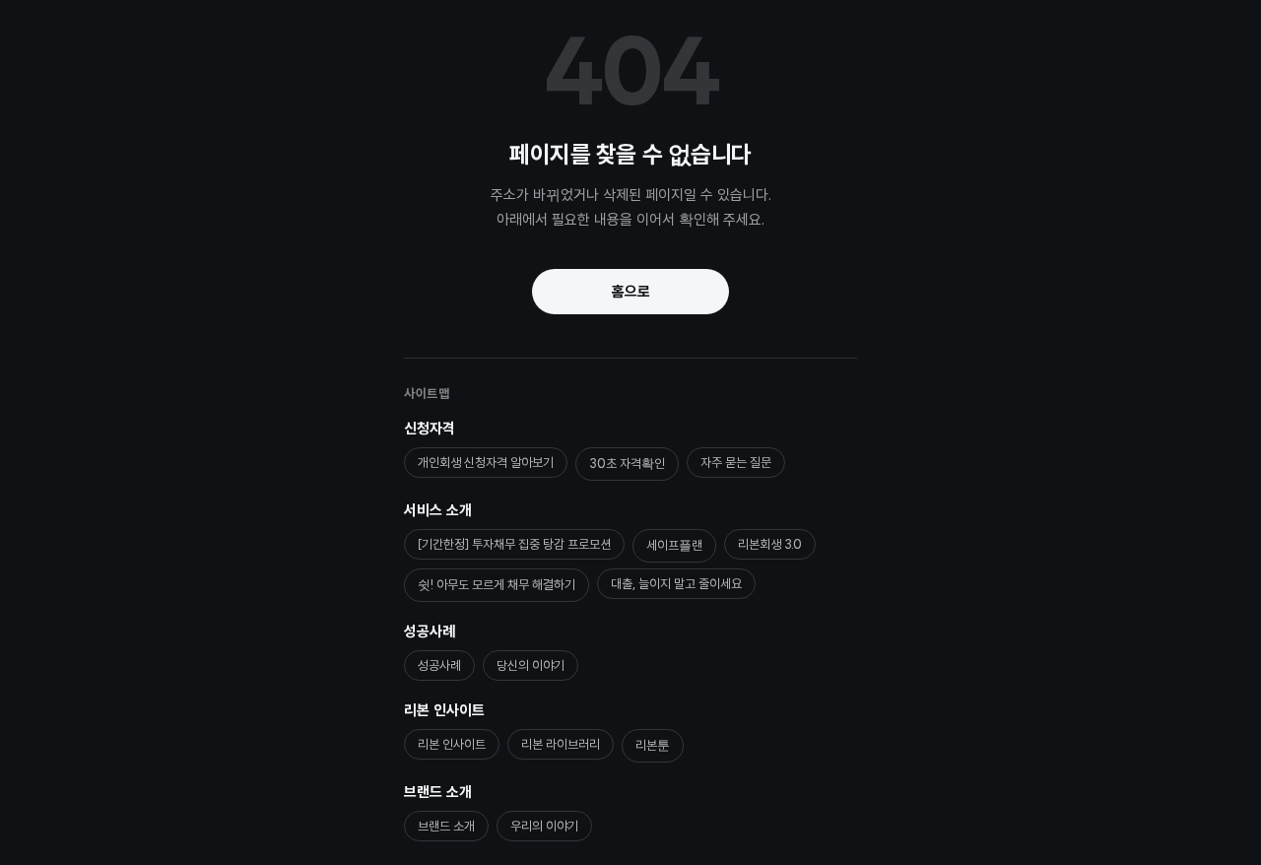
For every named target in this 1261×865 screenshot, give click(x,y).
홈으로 (631, 291)
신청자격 (429, 428)
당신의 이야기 (530, 665)
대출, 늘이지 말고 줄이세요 (676, 583)
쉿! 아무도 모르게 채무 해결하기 (496, 584)
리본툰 (652, 745)
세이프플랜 (674, 545)
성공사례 (429, 631)
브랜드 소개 (438, 792)
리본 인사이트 (444, 710)
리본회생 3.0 (770, 544)
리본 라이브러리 (560, 744)
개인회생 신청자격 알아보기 (486, 462)
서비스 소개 (438, 510)
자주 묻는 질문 (735, 462)
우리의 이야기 (544, 826)
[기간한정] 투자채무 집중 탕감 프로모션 (514, 544)
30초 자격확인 (627, 463)
